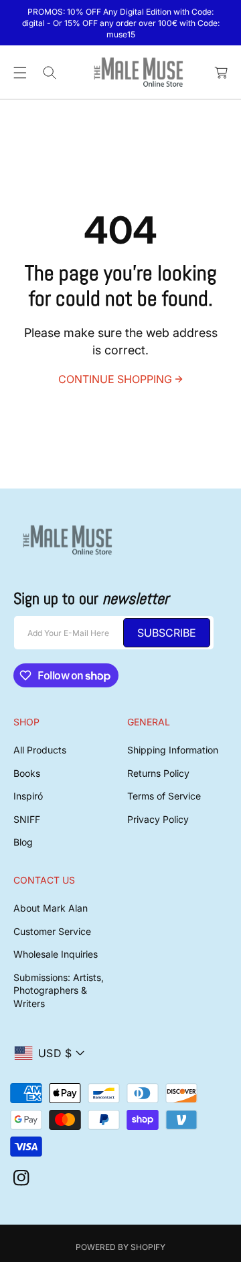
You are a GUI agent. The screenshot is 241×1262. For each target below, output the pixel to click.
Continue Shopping (115, 379)
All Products (39, 749)
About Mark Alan (50, 908)
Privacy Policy (158, 819)
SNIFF (26, 819)
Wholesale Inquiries (55, 954)
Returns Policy (158, 773)
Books (26, 773)
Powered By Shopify (120, 1247)
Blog (23, 842)
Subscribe (166, 632)
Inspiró (28, 796)
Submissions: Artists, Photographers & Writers (58, 990)
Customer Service (52, 931)
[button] (20, 72)
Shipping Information (172, 749)
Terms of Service (164, 796)
